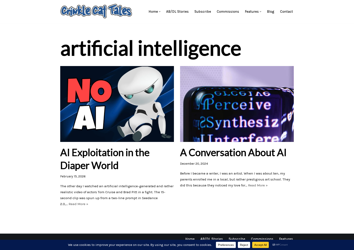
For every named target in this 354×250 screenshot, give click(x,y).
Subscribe (202, 11)
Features (286, 239)
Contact (286, 11)
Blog (270, 11)
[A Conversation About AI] (237, 104)
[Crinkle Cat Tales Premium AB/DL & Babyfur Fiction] (96, 11)
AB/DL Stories (177, 11)
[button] (159, 11)
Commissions (228, 11)
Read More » (78, 204)
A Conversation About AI (233, 152)
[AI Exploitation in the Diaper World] (117, 104)
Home (190, 239)
